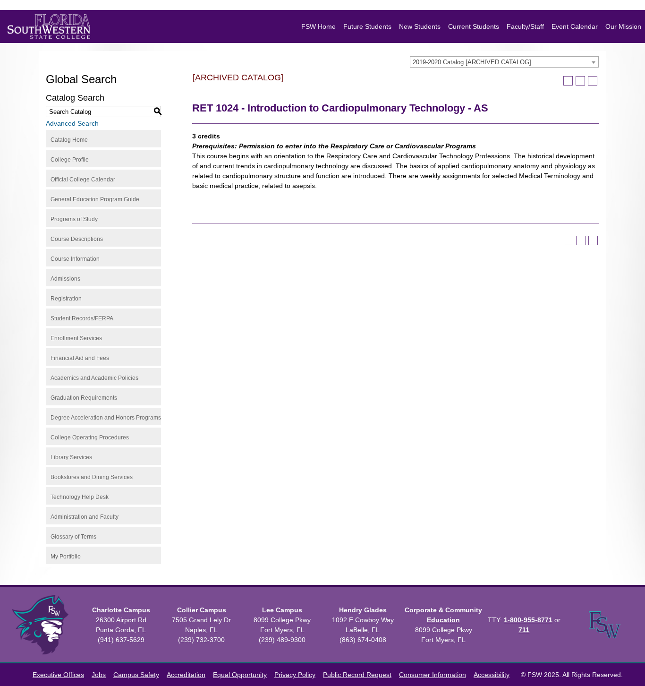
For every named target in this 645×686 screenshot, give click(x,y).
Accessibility (491, 674)
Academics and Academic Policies (94, 378)
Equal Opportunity (240, 674)
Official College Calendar (83, 179)
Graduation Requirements (84, 397)
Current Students (473, 26)
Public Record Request (357, 674)
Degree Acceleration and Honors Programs (106, 417)
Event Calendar (575, 26)
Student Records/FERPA (82, 318)
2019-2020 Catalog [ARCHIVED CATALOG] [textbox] (472, 62)
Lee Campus (282, 610)
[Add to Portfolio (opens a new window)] (568, 81)
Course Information (75, 259)
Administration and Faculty (85, 517)
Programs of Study (74, 219)
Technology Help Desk (80, 497)
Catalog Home (69, 140)
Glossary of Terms (73, 536)
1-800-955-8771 (528, 620)
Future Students (367, 26)
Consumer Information (432, 674)
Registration (66, 298)
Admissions (65, 278)
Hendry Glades (363, 610)
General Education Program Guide (95, 199)
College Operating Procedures (90, 437)
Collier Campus (201, 610)
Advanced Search (72, 123)
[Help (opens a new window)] (592, 81)
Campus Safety (136, 674)
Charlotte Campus (121, 610)
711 (523, 630)
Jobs (99, 674)
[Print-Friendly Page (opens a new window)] (580, 81)
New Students (420, 26)
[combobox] (504, 62)
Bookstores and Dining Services (92, 477)
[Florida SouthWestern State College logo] (49, 26)
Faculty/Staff (525, 26)
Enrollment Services (76, 338)
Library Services (71, 457)
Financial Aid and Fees (80, 358)
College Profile (70, 159)
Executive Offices (58, 674)
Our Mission (623, 26)
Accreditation (186, 674)
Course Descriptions (77, 239)
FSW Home (318, 26)
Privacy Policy (294, 674)
